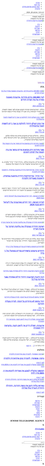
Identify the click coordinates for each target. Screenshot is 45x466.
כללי (38, 411)
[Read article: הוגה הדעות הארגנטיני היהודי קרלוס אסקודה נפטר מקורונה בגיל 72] (22, 272)
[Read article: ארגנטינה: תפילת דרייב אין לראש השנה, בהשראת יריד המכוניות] (22, 320)
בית (38, 24)
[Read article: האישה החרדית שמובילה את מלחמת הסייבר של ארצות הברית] (22, 222)
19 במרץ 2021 (39, 211)
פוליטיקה (37, 414)
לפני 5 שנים (40, 363)
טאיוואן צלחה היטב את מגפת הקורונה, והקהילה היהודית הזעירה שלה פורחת (25, 386)
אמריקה (37, 28)
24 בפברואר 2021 (38, 235)
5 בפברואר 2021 (38, 259)
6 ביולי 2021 (40, 158)
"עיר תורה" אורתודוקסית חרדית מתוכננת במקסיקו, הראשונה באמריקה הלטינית (23, 177)
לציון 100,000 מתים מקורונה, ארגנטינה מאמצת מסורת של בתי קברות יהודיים (25, 98)
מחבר (39, 82)
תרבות (37, 416)
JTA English (39, 429)
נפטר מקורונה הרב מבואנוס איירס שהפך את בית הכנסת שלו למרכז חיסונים (25, 151)
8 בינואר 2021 (39, 286)
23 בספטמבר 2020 (37, 334)
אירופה (37, 30)
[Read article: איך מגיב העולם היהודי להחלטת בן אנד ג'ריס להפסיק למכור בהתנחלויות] (22, 118)
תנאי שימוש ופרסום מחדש (31, 7)
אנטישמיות (36, 34)
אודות (38, 3)
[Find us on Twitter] (43, 425)
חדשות (37, 26)
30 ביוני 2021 (39, 184)
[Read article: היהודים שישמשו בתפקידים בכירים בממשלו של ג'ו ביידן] (22, 247)
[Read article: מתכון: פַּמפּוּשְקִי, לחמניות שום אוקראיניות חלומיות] (22, 354)
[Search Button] (22, 38)
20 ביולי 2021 (39, 132)
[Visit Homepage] (35, 20)
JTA (40, 104)
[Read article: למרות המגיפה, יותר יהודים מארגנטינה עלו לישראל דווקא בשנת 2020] (22, 197)
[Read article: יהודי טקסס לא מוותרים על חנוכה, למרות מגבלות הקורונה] (22, 297)
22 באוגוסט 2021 (38, 106)
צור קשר (37, 5)
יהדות (38, 32)
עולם (38, 412)
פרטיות (37, 9)
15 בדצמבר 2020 (38, 310)
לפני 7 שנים (40, 377)
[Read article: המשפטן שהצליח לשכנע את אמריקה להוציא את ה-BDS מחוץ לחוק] (22, 366)
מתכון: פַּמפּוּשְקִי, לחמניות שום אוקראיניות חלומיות (24, 358)
